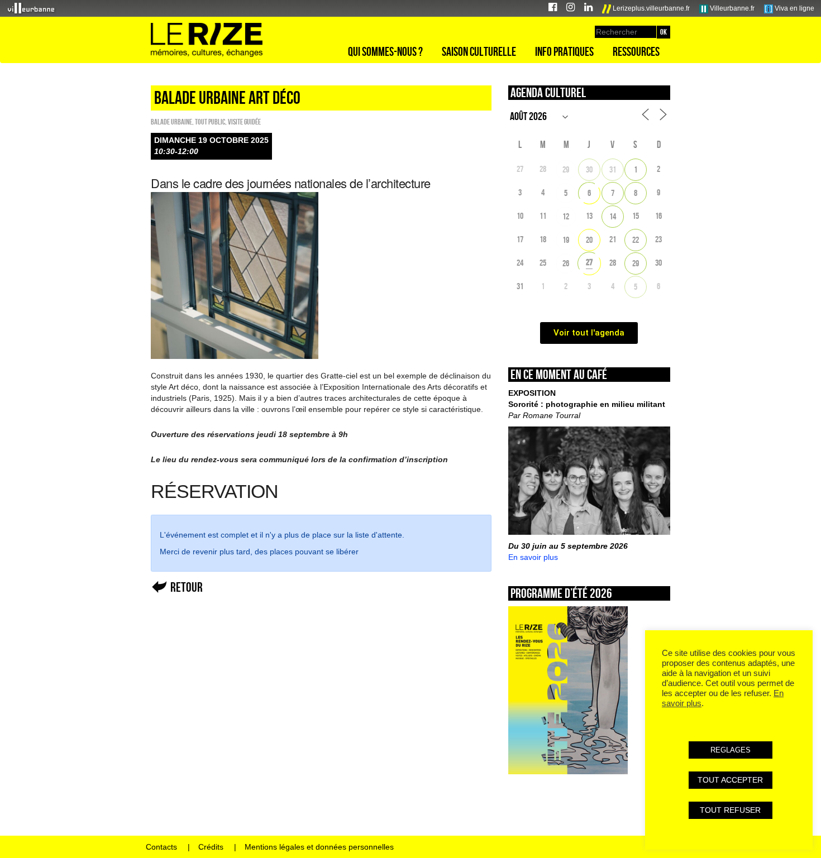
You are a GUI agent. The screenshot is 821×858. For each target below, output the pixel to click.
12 (565, 216)
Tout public (210, 121)
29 (565, 169)
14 (612, 216)
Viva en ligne (793, 8)
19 (565, 240)
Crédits (210, 846)
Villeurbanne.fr (731, 8)
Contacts (161, 846)
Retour (186, 587)
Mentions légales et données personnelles (319, 846)
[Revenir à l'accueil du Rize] (206, 40)
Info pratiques (564, 51)
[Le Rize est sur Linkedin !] (588, 9)
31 (612, 169)
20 (589, 240)
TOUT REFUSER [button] (730, 810)
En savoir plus (533, 557)
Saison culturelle (479, 51)
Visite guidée (244, 121)
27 (589, 262)
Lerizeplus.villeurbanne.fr (650, 8)
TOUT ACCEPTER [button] (730, 779)
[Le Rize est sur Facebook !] (552, 9)
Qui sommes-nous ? (385, 51)
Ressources (636, 51)
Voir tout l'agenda (588, 333)
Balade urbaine (171, 121)
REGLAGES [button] (730, 750)
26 (565, 263)
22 (635, 240)
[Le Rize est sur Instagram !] (570, 9)
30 (589, 169)
